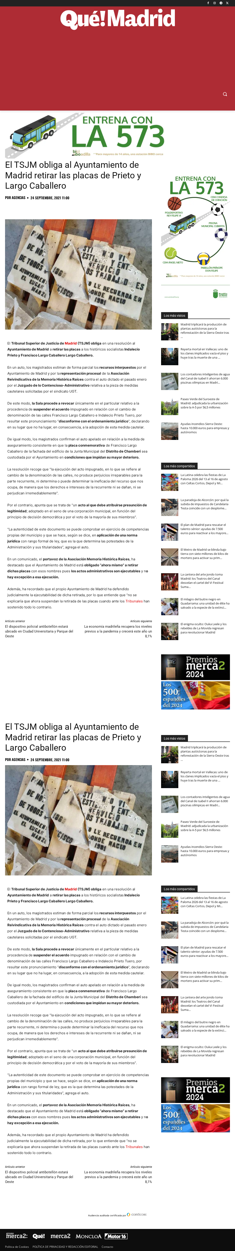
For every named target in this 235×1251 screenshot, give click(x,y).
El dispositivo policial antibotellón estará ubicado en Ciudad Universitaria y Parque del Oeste (39, 631)
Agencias (18, 197)
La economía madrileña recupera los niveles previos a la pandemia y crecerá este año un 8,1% (118, 631)
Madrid (71, 343)
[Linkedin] (62, 207)
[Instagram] (214, 3)
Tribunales (134, 601)
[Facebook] (208, 3)
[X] (227, 3)
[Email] (73, 207)
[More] (84, 207)
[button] (224, 94)
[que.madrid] (117, 20)
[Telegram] (221, 3)
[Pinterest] (30, 207)
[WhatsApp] (41, 207)
